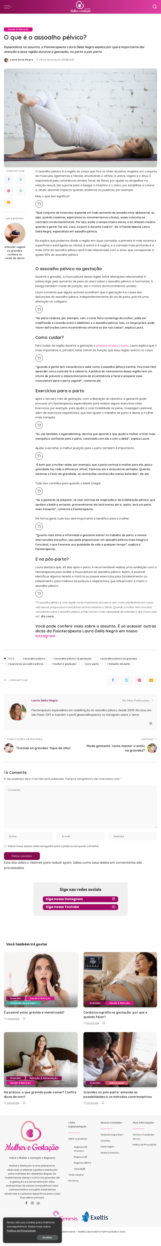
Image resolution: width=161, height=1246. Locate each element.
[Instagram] (150, 723)
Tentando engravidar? (23, 1003)
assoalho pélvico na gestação (73, 658)
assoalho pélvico (35, 658)
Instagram (45, 635)
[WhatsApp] (21, 190)
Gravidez (15, 998)
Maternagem (116, 1082)
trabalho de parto (119, 664)
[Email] (8, 202)
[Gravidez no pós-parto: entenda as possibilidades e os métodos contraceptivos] (120, 1059)
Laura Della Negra (21, 59)
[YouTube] (38, 1203)
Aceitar (47, 1237)
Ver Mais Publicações (136, 700)
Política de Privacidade (21, 1230)
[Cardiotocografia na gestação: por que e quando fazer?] (120, 979)
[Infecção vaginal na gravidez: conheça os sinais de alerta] (15, 233)
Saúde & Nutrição (18, 29)
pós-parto (92, 664)
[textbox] (96, 559)
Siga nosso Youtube (62, 907)
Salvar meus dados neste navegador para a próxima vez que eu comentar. (53, 846)
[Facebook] (8, 179)
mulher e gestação (65, 664)
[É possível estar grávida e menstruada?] (41, 979)
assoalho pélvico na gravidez (119, 658)
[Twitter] (21, 179)
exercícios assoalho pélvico (26, 664)
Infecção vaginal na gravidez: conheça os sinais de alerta (15, 252)
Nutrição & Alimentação (44, 1078)
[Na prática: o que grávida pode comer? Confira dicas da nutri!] (41, 1059)
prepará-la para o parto (112, 346)
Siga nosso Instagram (64, 899)
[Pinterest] (8, 190)
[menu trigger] (9, 7)
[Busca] (154, 7)
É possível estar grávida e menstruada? (34, 1012)
